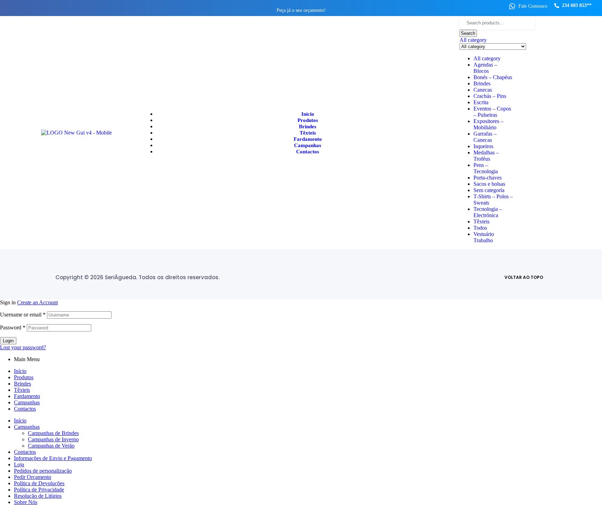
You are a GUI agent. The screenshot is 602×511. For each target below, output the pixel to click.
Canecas (482, 90)
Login (8, 340)
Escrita (480, 102)
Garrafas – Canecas (484, 137)
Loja (19, 464)
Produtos (23, 377)
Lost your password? (23, 347)
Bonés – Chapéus (492, 77)
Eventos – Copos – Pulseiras (492, 112)
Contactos (25, 409)
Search (468, 33)
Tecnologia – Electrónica (487, 212)
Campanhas (27, 402)
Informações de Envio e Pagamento (53, 458)
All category (487, 58)
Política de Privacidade (39, 490)
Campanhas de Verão (51, 446)
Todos (480, 228)
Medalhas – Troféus (486, 156)
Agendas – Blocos (485, 68)
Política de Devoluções (39, 483)
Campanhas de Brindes (53, 433)
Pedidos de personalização (43, 471)
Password (12, 327)
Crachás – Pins (489, 96)
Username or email (23, 315)
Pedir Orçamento (32, 477)
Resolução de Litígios (38, 496)
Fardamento (27, 396)
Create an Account (37, 302)
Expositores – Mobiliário (488, 124)
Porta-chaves (487, 178)
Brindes (482, 83)
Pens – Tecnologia (485, 168)
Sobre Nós (25, 502)
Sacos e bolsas (489, 184)
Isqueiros (483, 146)
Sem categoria (488, 190)
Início (20, 371)
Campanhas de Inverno (53, 439)
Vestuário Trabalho (483, 237)
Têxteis (481, 221)
